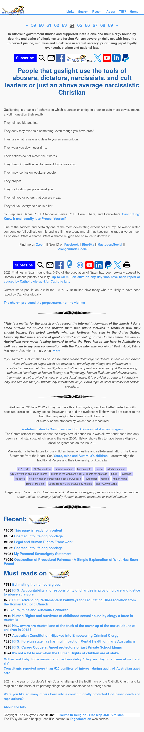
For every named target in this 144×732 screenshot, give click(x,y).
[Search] (42, 60)
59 (33, 25)
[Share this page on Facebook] (61, 60)
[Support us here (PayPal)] (126, 60)
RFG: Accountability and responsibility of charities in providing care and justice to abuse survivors (72, 592)
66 (87, 25)
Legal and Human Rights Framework (43, 541)
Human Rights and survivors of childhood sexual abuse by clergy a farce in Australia (68, 617)
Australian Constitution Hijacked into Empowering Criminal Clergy (65, 635)
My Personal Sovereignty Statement (42, 553)
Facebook (71, 244)
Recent (97, 11)
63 (64, 25)
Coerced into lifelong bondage (38, 535)
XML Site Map (113, 714)
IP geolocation (80, 718)
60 (41, 25)
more (56, 350)
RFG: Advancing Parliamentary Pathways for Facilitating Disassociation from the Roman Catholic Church (70, 601)
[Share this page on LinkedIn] (117, 60)
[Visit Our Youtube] (107, 60)
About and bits (15, 707)
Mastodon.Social (110, 244)
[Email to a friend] (51, 60)
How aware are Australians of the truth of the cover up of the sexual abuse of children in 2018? (69, 627)
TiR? (122, 11)
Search (83, 11)
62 (56, 25)
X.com (40, 244)
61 (48, 25)
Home (134, 11)
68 (102, 25)
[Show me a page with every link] (76, 60)
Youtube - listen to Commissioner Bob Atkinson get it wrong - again (72, 429)
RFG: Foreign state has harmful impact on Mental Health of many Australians (74, 641)
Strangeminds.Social (72, 249)
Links (70, 11)
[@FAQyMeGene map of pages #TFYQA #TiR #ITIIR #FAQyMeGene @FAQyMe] (12, 15)
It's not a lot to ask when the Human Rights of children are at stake (65, 653)
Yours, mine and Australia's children (80, 455)
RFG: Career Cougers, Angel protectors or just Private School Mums (67, 647)
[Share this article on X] (98, 60)
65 (79, 25)
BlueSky (88, 244)
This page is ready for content (38, 530)
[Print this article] (127, 268)
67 (95, 25)
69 (110, 25)
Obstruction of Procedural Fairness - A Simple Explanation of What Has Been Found (71, 561)
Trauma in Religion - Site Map (80, 714)
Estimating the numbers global (37, 584)
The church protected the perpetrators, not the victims (44, 302)
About (110, 11)
